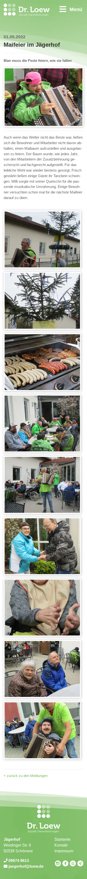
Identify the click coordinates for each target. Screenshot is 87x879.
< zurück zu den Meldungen (26, 776)
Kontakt (60, 845)
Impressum (63, 851)
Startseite (62, 839)
